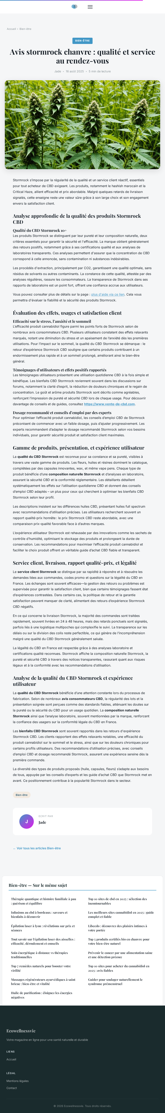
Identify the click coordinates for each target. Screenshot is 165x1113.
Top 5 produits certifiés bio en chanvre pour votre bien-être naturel (119, 941)
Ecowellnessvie (20, 1030)
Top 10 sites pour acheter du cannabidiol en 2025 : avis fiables (118, 968)
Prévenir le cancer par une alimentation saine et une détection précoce (120, 955)
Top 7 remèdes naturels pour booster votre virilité (41, 968)
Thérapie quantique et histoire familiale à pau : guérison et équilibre (43, 901)
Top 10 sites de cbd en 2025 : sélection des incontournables (117, 901)
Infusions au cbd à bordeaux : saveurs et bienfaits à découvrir (39, 914)
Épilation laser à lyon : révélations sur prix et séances (43, 928)
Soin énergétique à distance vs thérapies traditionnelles (39, 955)
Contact (11, 1088)
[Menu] (90, 7)
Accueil (11, 28)
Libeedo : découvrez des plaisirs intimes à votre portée (117, 928)
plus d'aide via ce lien (107, 294)
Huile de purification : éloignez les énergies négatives (41, 995)
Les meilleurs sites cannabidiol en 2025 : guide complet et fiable (121, 914)
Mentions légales (17, 1081)
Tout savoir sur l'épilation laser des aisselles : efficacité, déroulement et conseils (43, 941)
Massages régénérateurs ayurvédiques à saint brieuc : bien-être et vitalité (43, 982)
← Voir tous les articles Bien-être (37, 848)
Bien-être (25, 28)
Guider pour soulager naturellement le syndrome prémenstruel (115, 982)
